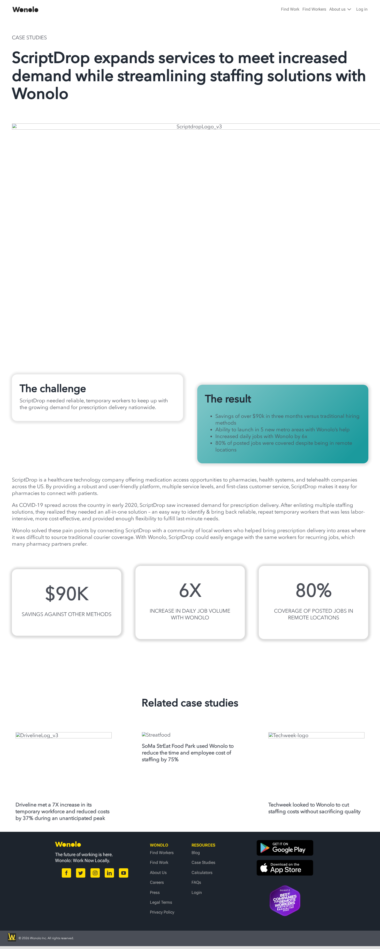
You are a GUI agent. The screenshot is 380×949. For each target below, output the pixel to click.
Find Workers (314, 9)
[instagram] (95, 873)
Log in (362, 9)
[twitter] (80, 873)
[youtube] (123, 873)
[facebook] (66, 873)
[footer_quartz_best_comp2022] (284, 888)
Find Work (290, 9)
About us (338, 9)
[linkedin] (109, 873)
